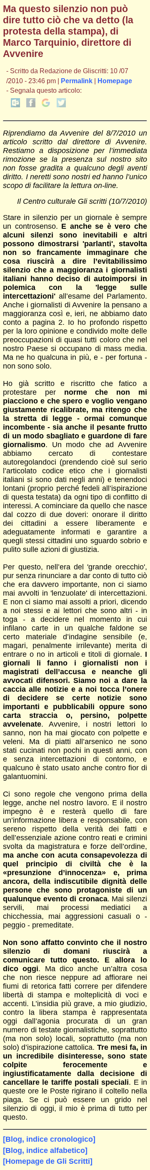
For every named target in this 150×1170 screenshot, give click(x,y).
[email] (15, 105)
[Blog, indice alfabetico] (45, 1150)
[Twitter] (61, 105)
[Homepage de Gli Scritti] (47, 1161)
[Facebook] (30, 105)
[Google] (45, 105)
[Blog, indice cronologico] (49, 1139)
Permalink (76, 80)
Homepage (115, 80)
